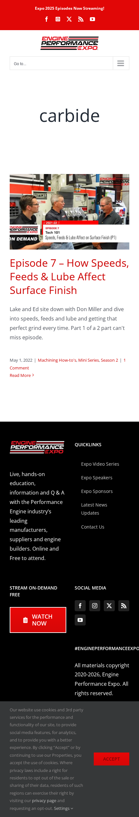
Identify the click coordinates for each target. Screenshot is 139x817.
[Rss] (123, 605)
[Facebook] (80, 605)
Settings (62, 808)
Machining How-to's (57, 360)
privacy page (44, 800)
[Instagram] (94, 605)
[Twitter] (109, 605)
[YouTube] (80, 619)
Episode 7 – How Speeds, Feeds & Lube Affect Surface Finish (69, 276)
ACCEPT (111, 759)
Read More (20, 375)
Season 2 (109, 360)
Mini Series (88, 360)
